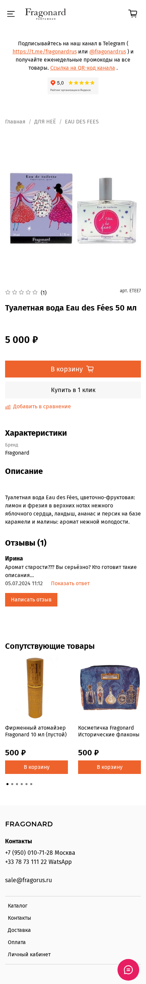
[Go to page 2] (12, 784)
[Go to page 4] (22, 784)
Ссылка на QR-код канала (82, 68)
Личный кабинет (29, 954)
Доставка (19, 930)
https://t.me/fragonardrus (45, 51)
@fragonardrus (107, 51)
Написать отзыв (31, 599)
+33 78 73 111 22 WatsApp (38, 862)
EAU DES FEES (82, 121)
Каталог (18, 905)
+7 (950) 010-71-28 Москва (40, 852)
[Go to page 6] (31, 784)
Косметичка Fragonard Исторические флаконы (109, 731)
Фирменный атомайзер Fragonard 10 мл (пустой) (36, 731)
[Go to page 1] (7, 784)
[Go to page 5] (26, 784)
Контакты (19, 918)
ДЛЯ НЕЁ (45, 121)
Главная (15, 121)
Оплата (17, 942)
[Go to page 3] (17, 784)
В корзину (37, 767)
